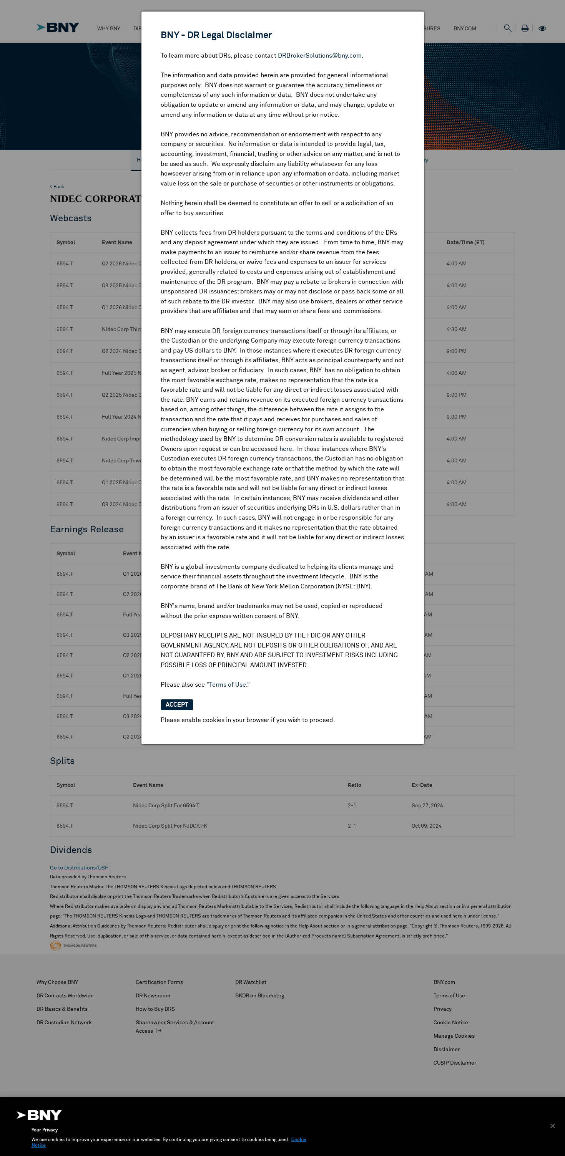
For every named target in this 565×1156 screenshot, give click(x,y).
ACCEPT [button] (177, 705)
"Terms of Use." (228, 685)
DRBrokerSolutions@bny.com (320, 56)
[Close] (552, 1125)
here (285, 449)
